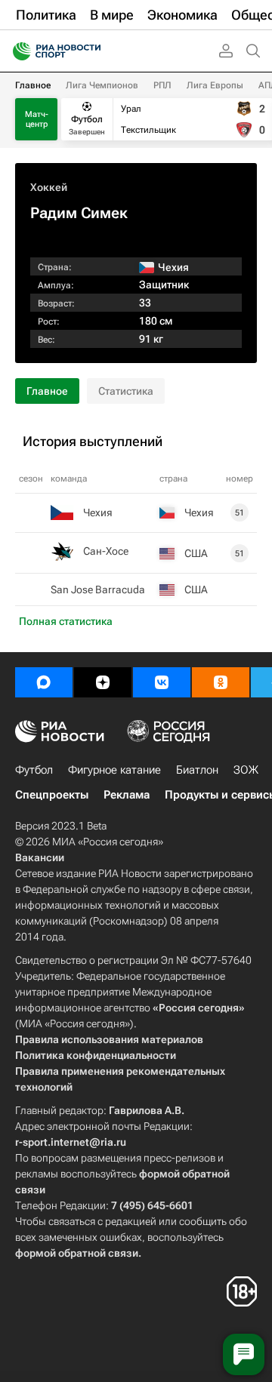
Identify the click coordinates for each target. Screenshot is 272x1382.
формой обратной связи (76, 1253)
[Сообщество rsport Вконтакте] (161, 682)
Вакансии (39, 857)
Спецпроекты (51, 795)
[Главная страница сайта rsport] (90, 51)
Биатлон (197, 770)
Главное (33, 85)
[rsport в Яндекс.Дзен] (102, 682)
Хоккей (48, 187)
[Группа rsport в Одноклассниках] (220, 682)
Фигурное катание (114, 770)
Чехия (98, 512)
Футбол (34, 770)
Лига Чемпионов (102, 85)
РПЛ (162, 85)
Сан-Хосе (105, 551)
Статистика (125, 391)
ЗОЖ (245, 770)
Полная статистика (66, 621)
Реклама (127, 795)
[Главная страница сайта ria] (17, 51)
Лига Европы (215, 85)
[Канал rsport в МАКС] (44, 682)
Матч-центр (36, 119)
